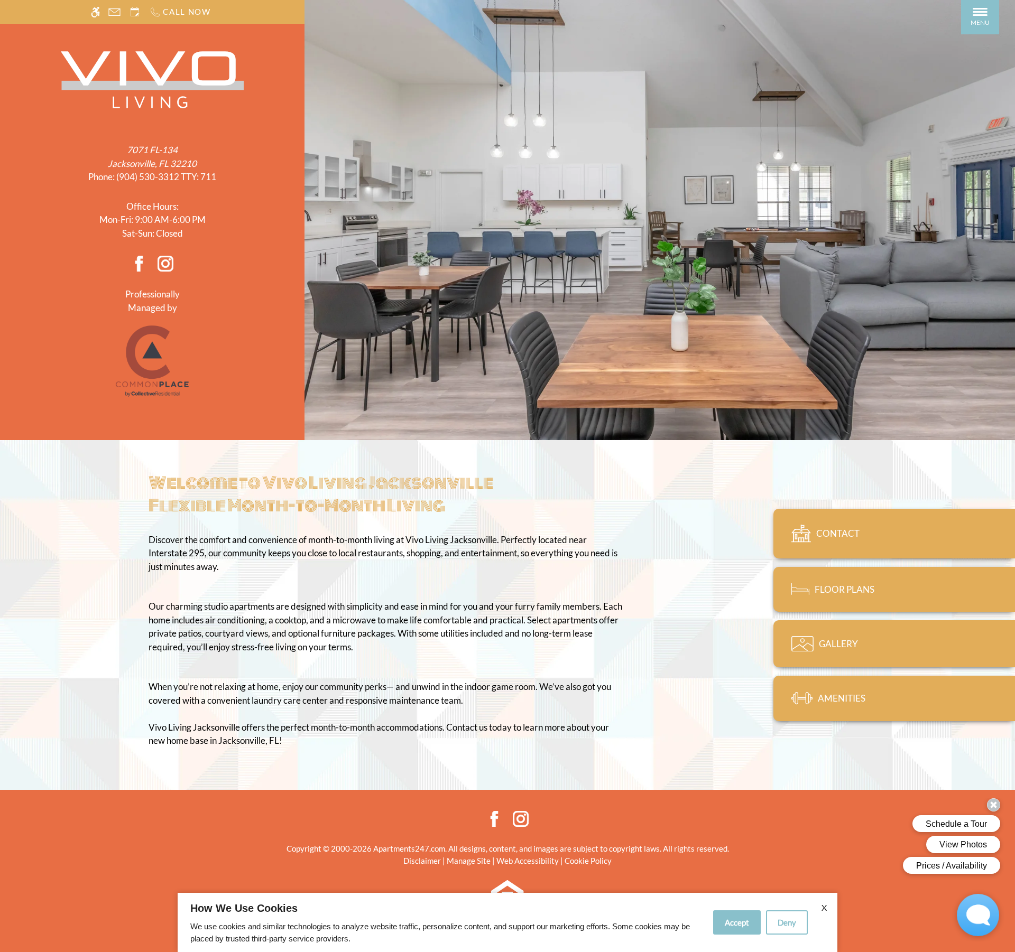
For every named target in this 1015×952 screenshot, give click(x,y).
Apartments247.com (409, 848)
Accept (737, 922)
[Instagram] (165, 262)
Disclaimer (422, 860)
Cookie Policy (588, 860)
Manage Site (469, 860)
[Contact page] (114, 12)
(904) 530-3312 (166, 176)
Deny (787, 922)
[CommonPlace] (152, 360)
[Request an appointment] (134, 12)
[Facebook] (139, 262)
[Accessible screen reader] (95, 12)
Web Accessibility (527, 860)
